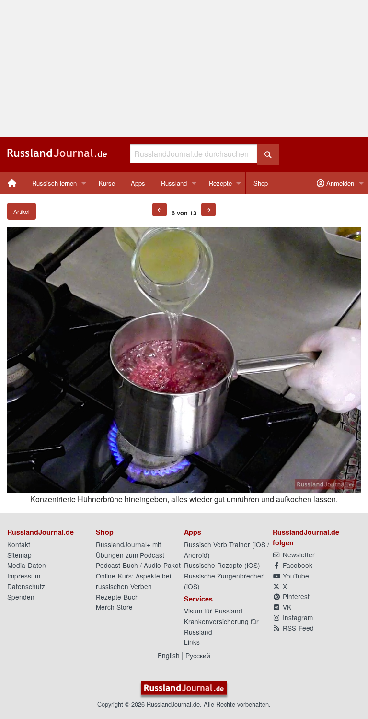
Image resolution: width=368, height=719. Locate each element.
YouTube (295, 575)
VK (286, 607)
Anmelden (339, 183)
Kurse (107, 183)
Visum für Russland (213, 610)
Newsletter (298, 554)
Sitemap (19, 555)
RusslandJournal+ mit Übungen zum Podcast (130, 550)
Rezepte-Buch (117, 596)
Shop (260, 183)
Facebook (296, 565)
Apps (138, 183)
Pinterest (295, 596)
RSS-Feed (297, 628)
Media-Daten (26, 565)
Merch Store (114, 607)
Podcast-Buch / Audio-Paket (138, 565)
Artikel (21, 211)
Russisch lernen (54, 183)
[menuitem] (12, 183)
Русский (197, 655)
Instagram (297, 617)
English (169, 655)
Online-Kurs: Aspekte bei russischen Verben (133, 581)
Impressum (23, 575)
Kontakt (18, 544)
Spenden (20, 596)
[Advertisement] (184, 68)
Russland (174, 183)
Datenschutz (26, 586)
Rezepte (220, 183)
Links (192, 642)
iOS (259, 544)
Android (195, 555)
